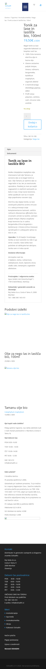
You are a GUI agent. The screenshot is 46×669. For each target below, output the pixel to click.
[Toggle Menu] (25, 7)
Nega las (36, 139)
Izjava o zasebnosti (12, 644)
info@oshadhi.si (11, 463)
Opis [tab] (9, 149)
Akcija (8, 624)
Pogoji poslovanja (11, 640)
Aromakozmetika (25, 17)
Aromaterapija (12, 613)
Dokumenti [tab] (11, 153)
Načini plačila (10, 635)
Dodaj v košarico (32, 124)
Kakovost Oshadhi (13, 627)
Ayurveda (10, 617)
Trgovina (14, 17)
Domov (7, 17)
